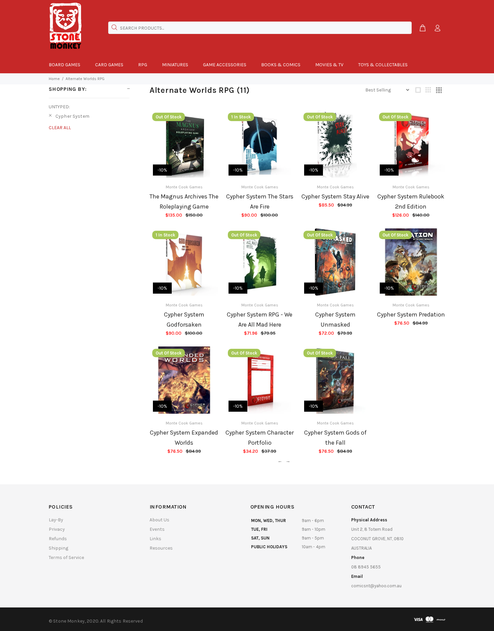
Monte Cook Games (184, 187)
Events (157, 529)
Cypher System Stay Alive (335, 196)
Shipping (58, 548)
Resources (161, 548)
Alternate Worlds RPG (85, 78)
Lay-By (56, 520)
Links (155, 539)
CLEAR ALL (60, 128)
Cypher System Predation (411, 314)
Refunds (58, 539)
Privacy (57, 529)
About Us (159, 520)
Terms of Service (66, 557)
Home (54, 78)
